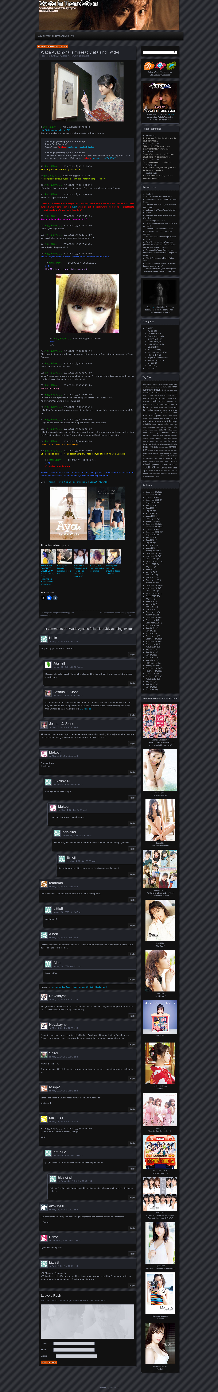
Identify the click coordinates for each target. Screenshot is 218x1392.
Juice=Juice (153, 342)
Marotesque (85, 709)
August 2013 (151, 679)
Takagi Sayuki (165, 456)
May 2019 (150, 511)
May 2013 (150, 687)
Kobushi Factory (154, 344)
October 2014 (151, 644)
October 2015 (151, 620)
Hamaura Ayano (171, 393)
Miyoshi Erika (166, 427)
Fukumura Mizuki (152, 389)
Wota (150, 366)
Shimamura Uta (153, 450)
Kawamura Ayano (166, 410)
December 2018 (152, 524)
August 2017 (151, 564)
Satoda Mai (163, 447)
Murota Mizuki (153, 430)
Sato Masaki (150, 446)
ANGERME (57, 56)
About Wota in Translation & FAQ (56, 36)
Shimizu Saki (163, 450)
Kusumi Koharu (167, 416)
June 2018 (150, 540)
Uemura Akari (166, 468)
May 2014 (150, 655)
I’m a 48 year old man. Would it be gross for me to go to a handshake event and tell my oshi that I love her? (159, 244)
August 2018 (151, 535)
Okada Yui (153, 441)
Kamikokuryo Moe (160, 407)
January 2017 (151, 583)
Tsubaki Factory (154, 360)
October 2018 (151, 529)
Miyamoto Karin (164, 424)
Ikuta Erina (155, 398)
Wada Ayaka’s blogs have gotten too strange (97, 568)
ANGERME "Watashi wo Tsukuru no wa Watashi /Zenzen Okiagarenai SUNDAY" (160, 1215)
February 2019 (152, 519)
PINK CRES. (153, 355)
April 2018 (150, 545)
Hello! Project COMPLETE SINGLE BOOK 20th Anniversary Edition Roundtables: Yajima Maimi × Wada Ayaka (47, 575)
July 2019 (150, 505)
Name (44, 1343)
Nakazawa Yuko (155, 433)
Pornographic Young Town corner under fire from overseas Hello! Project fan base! (160, 252)
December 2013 (152, 668)
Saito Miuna (164, 444)
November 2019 (152, 495)
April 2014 (150, 658)
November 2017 (152, 556)
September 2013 (152, 676)
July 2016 (150, 599)
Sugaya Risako (158, 453)
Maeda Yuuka (159, 418)
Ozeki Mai (152, 444)
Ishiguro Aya (172, 401)
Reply (132, 654)
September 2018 (152, 532)
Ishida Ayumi (158, 401)
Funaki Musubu (167, 390)
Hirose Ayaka (148, 396)
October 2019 (151, 497)
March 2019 (150, 516)
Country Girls (153, 339)
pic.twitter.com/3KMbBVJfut (81, 147)
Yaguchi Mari (166, 470)
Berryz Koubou (154, 336)
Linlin (150, 418)
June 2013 (150, 684)
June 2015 (150, 628)
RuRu (157, 444)
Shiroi (53, 1053)
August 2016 (151, 596)
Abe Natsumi (147, 384)
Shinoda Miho (172, 450)
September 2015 (152, 623)
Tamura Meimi (164, 459)
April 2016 (150, 607)
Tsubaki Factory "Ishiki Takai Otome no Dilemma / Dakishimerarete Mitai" (160, 893)
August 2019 (151, 503)
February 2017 (152, 580)
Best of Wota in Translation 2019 (159, 197)
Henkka (50, 46)
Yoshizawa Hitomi (153, 476)
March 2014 (150, 660)
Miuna (154, 424)
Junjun (157, 404)
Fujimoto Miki (150, 387)
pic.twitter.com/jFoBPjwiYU (105, 158)
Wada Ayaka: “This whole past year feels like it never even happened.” (80, 571)
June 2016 (150, 601)
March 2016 (150, 609)
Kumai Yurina (156, 416)
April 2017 (150, 575)
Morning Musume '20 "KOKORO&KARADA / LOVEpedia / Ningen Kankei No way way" (160, 742)
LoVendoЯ (152, 347)
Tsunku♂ (151, 466)
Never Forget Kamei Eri (155, 221)
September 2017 (152, 561)
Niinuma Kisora (158, 435)
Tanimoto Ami (154, 461)
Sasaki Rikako (172, 444)
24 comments (84, 56)
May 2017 (150, 572)
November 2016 (152, 588)
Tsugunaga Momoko (159, 464)
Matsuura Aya (159, 421)
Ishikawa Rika (148, 404)
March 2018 (150, 548)
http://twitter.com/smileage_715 (55, 130)
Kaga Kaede (165, 404)
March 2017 (150, 577)
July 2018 (150, 537)
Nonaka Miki (169, 435)
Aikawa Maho (157, 384)
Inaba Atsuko (167, 398)
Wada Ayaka (73, 56)
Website (44, 1356)
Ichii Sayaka (158, 396)
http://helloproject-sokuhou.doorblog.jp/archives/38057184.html (78, 482)
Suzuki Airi (168, 453)
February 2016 (152, 612)
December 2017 (152, 553)
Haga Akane (151, 393)
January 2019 (151, 521)
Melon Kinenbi (154, 350)
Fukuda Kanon (171, 387)
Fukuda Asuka (160, 387)
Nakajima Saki (164, 430)
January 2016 (151, 615)
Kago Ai (174, 404)
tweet (74, 207)
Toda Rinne (164, 461)
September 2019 (152, 500)
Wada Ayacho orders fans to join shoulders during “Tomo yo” (113, 570)
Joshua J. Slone (66, 692)
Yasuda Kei (166, 473)
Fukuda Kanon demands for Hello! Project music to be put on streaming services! (158, 231)
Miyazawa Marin (154, 427)
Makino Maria (171, 418)
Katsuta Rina (154, 410)
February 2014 (152, 663)
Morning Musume (155, 352)
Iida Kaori (167, 396)
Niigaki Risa (147, 435)
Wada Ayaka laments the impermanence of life (64, 570)
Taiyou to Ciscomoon (156, 358)
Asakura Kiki (167, 384)
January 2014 (151, 666)
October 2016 (151, 591)
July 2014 (150, 650)
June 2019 (150, 508)
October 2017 (151, 559)
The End (149, 194)
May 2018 (150, 543)
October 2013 (151, 674)
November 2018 (152, 527)
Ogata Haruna (156, 438)
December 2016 (152, 585)
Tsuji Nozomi (173, 464)
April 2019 (150, 513)
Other (148, 368)
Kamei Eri (148, 407)
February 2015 (152, 636)
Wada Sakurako (154, 470)
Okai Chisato (164, 441)
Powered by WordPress (109, 1388)
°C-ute (150, 331)
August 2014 (151, 647)
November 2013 (152, 671)
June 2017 (150, 569)
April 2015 (150, 634)
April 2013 (150, 690)
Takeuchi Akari (152, 459)
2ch (50, 56)
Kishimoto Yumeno (154, 413)
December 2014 (152, 639)
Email (43, 1349)
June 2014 (150, 652)
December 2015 (152, 617)
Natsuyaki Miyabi (169, 433)
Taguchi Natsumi (153, 456)
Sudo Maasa (147, 453)
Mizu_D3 (56, 1118)
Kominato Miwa (166, 413)
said (153, 136)
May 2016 (150, 604)
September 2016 (152, 593)
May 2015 (150, 631)
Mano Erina (148, 421)
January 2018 (151, 551)
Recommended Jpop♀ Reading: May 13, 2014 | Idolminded (79, 987)
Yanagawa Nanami (155, 473)
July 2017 (150, 567)
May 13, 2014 (61, 46)
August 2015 (151, 626)
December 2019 (152, 492)
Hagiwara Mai (161, 393)
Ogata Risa (167, 438)
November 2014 (152, 642)
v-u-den (151, 363)
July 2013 (150, 682)
